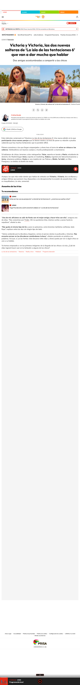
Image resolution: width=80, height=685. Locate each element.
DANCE (43, 12)
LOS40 (5, 12)
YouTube (36, 609)
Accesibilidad (17, 633)
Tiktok (32, 609)
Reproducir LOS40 (76, 169)
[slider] (40, 677)
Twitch (47, 609)
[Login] (77, 17)
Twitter (38, 110)
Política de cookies (42, 633)
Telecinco (21, 252)
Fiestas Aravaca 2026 (68, 35)
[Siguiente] (77, 35)
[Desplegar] (40, 675)
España (4, 23)
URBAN (62, 12)
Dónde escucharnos (40, 635)
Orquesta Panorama (52, 35)
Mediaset (38, 252)
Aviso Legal (8, 633)
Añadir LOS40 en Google (14, 129)
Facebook (33, 110)
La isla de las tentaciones (9, 252)
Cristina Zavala (16, 115)
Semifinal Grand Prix (25, 35)
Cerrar (77, 29)
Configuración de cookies (56, 633)
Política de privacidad (29, 633)
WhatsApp (42, 110)
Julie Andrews (38, 35)
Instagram (28, 609)
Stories (51, 609)
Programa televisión (49, 252)
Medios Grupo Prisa (40, 647)
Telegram (46, 110)
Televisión (10, 39)
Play (40, 681)
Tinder (26, 220)
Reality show (30, 252)
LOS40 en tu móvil (70, 633)
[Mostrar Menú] (3, 17)
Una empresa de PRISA (40, 642)
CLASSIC (24, 12)
